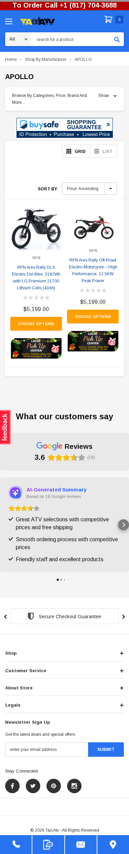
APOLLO (83, 59)
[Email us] (81, 844)
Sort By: (48, 189)
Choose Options (36, 324)
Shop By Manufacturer (45, 59)
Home (11, 59)
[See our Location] (113, 844)
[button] (65, 128)
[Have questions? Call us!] (16, 844)
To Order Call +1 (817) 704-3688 (64, 5)
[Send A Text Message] (48, 844)
